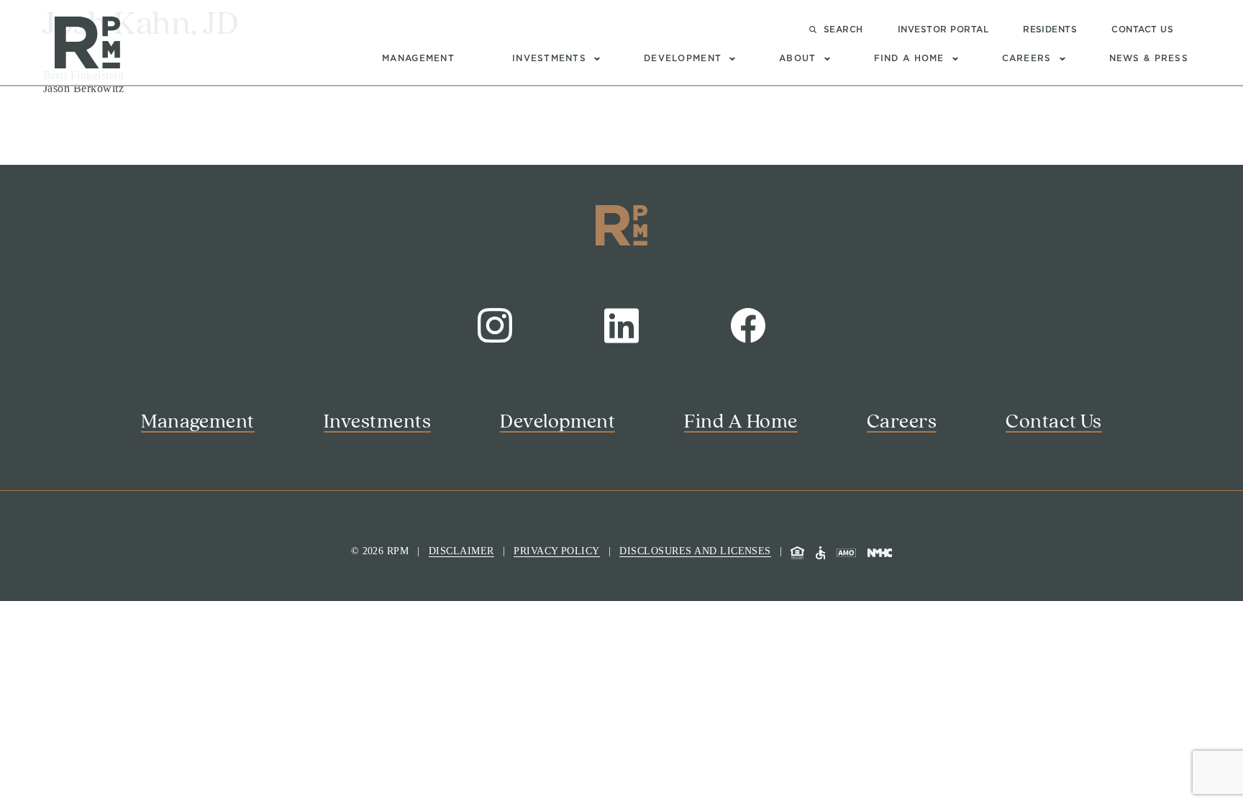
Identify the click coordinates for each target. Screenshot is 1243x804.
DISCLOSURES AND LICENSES (695, 551)
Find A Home (909, 58)
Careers (1027, 58)
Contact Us (1142, 29)
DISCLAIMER (461, 551)
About (797, 58)
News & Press (1148, 58)
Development (682, 58)
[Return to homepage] (87, 42)
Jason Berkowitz (83, 88)
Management (418, 58)
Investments (549, 58)
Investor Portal (943, 29)
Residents (1050, 29)
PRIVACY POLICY (557, 551)
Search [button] (843, 29)
